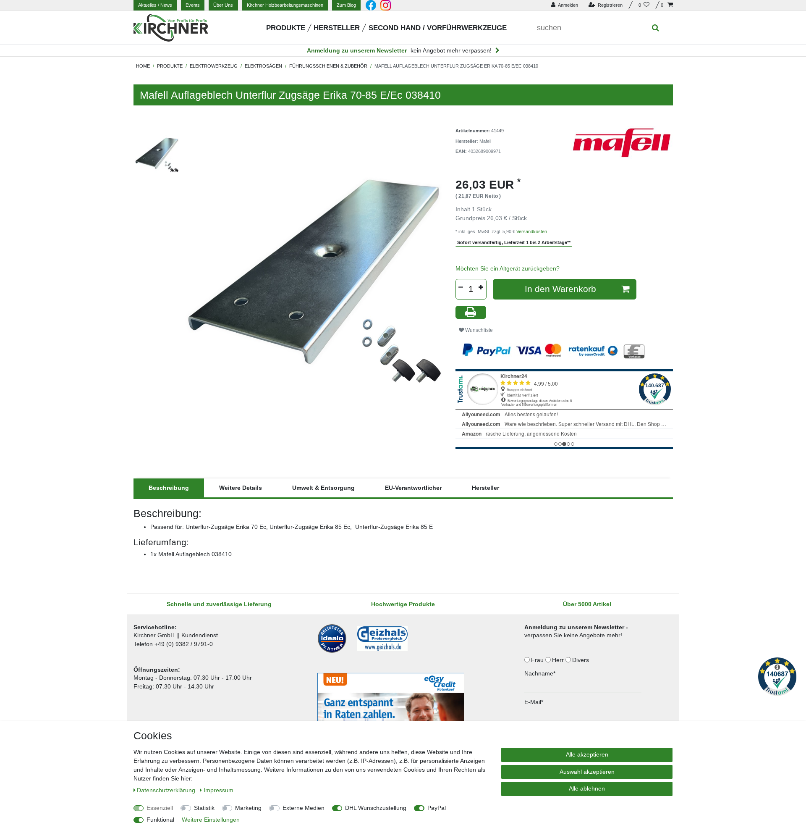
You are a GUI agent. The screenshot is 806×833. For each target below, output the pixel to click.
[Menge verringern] (461, 287)
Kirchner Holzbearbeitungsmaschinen (285, 5)
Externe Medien (303, 807)
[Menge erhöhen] (481, 287)
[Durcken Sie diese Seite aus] (471, 312)
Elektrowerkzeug (214, 65)
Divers (581, 660)
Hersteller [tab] (485, 487)
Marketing (248, 807)
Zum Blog (346, 5)
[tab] (168, 487)
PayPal (436, 807)
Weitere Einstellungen (211, 819)
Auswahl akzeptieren (587, 771)
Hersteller (337, 28)
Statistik (204, 807)
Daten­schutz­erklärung (167, 790)
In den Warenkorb (560, 289)
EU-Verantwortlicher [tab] (413, 487)
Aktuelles (155, 5)
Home (143, 65)
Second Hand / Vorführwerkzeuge (438, 28)
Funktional (160, 819)
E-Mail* (533, 702)
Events (193, 5)
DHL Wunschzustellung (375, 807)
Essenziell (160, 807)
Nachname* (539, 673)
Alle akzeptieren (587, 754)
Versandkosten (531, 231)
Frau (538, 660)
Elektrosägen (263, 65)
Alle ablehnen (587, 788)
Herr (558, 660)
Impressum (218, 790)
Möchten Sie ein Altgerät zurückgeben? (507, 268)
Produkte (285, 28)
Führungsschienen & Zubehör (328, 65)
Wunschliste (478, 330)
